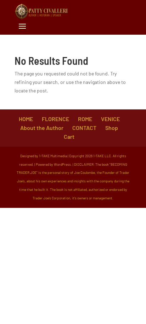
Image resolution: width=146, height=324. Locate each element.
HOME (26, 118)
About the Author (41, 127)
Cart (69, 136)
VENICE (110, 118)
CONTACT (84, 127)
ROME (85, 118)
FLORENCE (55, 118)
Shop (111, 127)
